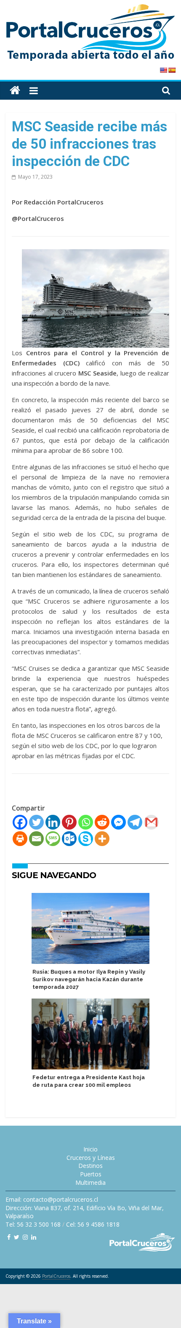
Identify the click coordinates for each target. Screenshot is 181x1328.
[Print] (20, 838)
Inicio (90, 1149)
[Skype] (85, 838)
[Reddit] (102, 822)
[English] (163, 70)
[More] (102, 838)
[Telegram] (135, 822)
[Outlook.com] (69, 838)
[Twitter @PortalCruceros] (16, 1237)
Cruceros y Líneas (91, 1158)
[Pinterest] (69, 822)
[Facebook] (20, 822)
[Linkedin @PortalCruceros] (33, 1237)
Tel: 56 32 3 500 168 (33, 1224)
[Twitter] (36, 822)
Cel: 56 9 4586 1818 (93, 1224)
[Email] (36, 838)
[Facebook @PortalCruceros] (8, 1237)
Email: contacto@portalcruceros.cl (51, 1199)
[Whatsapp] (85, 822)
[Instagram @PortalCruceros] (25, 1237)
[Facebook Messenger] (118, 822)
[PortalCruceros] (14, 91)
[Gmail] (151, 822)
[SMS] (52, 838)
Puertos (90, 1174)
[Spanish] (172, 70)
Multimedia (90, 1182)
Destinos (90, 1166)
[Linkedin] (52, 822)
